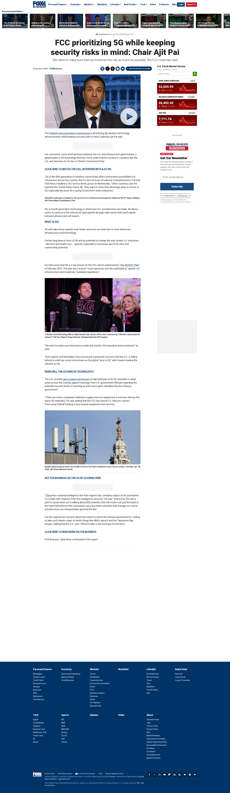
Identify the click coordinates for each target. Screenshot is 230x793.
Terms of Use (182, 195)
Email (123, 69)
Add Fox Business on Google (139, 68)
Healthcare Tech (40, 732)
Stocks (93, 674)
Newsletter (185, 774)
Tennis (64, 742)
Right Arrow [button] (225, 21)
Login (180, 4)
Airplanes (151, 687)
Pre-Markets (95, 703)
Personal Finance (57, 4)
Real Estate (130, 4)
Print (118, 69)
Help (100, 774)
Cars (148, 683)
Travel (149, 680)
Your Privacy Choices (87, 774)
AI (34, 739)
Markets (88, 4)
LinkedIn (174, 774)
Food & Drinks (152, 690)
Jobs (149, 723)
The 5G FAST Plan (129, 265)
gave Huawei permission (76, 379)
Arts (148, 693)
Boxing (64, 732)
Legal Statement (64, 779)
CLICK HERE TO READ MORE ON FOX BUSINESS (70, 531)
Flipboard (169, 774)
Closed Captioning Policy (157, 742)
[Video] (93, 101)
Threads (112, 69)
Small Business (67, 680)
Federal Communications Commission (69, 133)
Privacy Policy (169, 195)
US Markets (95, 677)
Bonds (92, 687)
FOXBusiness (56, 69)
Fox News (151, 748)
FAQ (148, 732)
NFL (62, 719)
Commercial (180, 677)
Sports (65, 715)
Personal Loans (39, 683)
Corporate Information (156, 739)
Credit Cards (38, 680)
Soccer (64, 735)
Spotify (190, 774)
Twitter (107, 69)
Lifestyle (115, 4)
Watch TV (191, 4)
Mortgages (37, 674)
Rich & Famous (153, 677)
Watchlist (102, 4)
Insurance (37, 690)
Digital (35, 719)
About (150, 715)
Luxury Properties (182, 680)
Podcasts (164, 4)
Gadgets (36, 726)
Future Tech (38, 735)
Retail (92, 699)
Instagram (159, 774)
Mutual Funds (95, 706)
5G (97, 34)
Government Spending (70, 674)
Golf (63, 739)
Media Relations (153, 735)
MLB (63, 726)
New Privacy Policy (65, 774)
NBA (63, 723)
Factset (112, 777)
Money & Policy (67, 677)
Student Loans (39, 677)
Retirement (38, 696)
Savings (36, 687)
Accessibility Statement (157, 745)
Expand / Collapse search (174, 5)
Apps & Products (154, 758)
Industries (94, 696)
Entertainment (153, 674)
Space (35, 742)
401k (35, 693)
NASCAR (65, 729)
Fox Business (39, 4)
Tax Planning (38, 699)
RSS (180, 774)
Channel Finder (153, 719)
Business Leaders (97, 693)
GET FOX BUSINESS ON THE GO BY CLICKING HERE (73, 477)
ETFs (92, 690)
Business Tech (39, 729)
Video (153, 4)
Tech (142, 4)
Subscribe (177, 186)
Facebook (102, 69)
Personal (178, 674)
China (49, 495)
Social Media (38, 723)
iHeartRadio (195, 774)
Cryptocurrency (96, 680)
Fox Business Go (153, 755)
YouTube (164, 774)
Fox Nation (151, 751)
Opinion (94, 715)
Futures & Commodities (100, 683)
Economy (75, 4)
